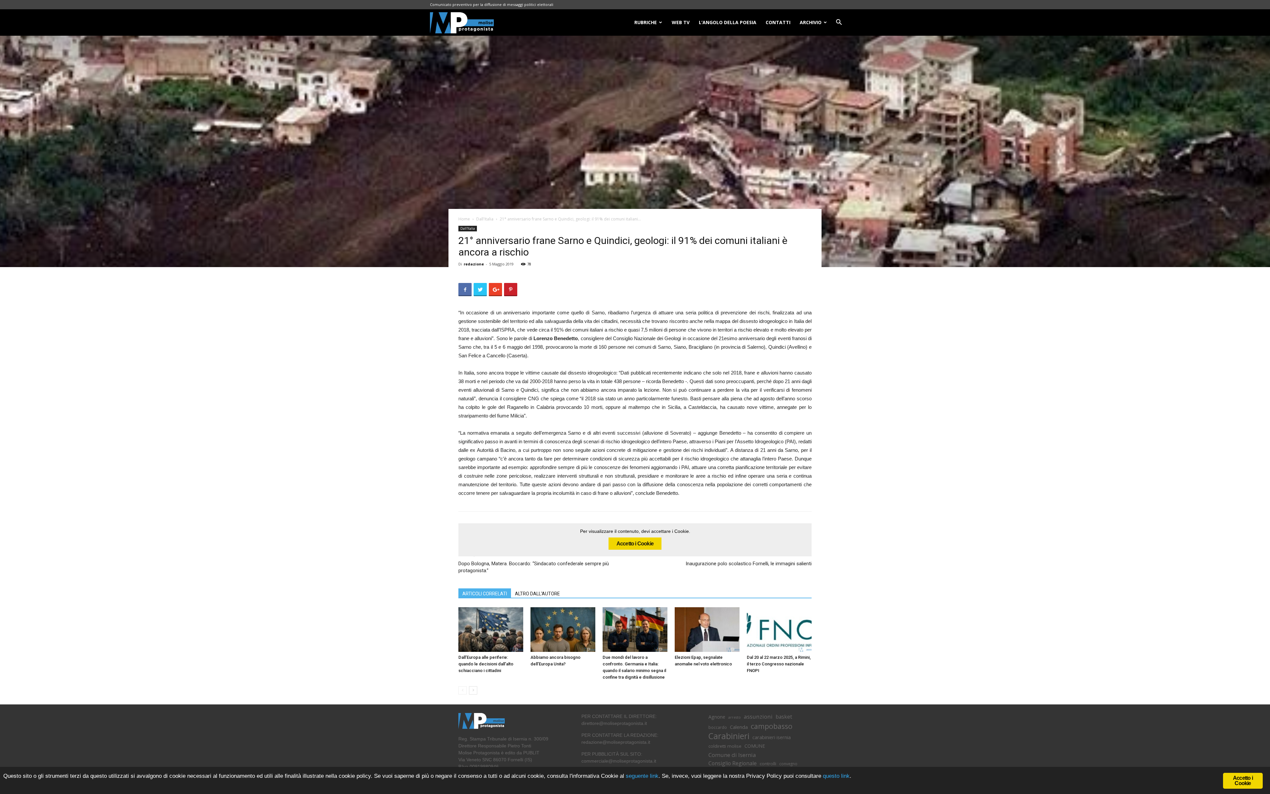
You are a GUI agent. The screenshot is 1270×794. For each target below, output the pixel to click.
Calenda (739, 727)
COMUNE (754, 746)
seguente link (642, 776)
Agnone (716, 716)
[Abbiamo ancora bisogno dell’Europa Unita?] (562, 629)
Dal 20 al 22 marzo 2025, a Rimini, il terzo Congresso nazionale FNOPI (779, 664)
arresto (734, 717)
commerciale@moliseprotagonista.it (618, 761)
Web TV (681, 22)
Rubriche (645, 22)
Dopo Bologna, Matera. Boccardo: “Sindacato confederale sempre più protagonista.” (533, 567)
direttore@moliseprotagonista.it (614, 723)
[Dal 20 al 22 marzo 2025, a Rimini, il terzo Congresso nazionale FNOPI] (779, 629)
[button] (839, 23)
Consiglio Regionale (732, 763)
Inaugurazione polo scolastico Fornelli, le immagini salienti (749, 564)
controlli (768, 764)
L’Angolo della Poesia (727, 22)
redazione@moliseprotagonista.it (615, 742)
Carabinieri (728, 736)
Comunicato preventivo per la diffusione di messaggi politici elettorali (491, 4)
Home (464, 219)
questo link (835, 776)
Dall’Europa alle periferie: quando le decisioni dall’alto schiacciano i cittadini (485, 664)
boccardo (717, 727)
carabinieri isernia (771, 737)
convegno (788, 763)
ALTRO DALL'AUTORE (537, 593)
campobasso (771, 726)
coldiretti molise (724, 746)
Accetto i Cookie (635, 543)
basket (784, 716)
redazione (474, 263)
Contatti (778, 22)
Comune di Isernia (732, 754)
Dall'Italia (484, 219)
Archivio (811, 22)
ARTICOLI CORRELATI (484, 593)
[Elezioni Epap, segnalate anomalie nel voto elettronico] (707, 629)
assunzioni (758, 716)
